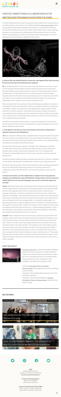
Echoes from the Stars (47, 25)
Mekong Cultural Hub (10, 4)
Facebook (36, 360)
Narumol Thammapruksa (39, 280)
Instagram (24, 360)
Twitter (12, 360)
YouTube (48, 360)
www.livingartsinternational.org (30, 374)
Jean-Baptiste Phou (35, 266)
